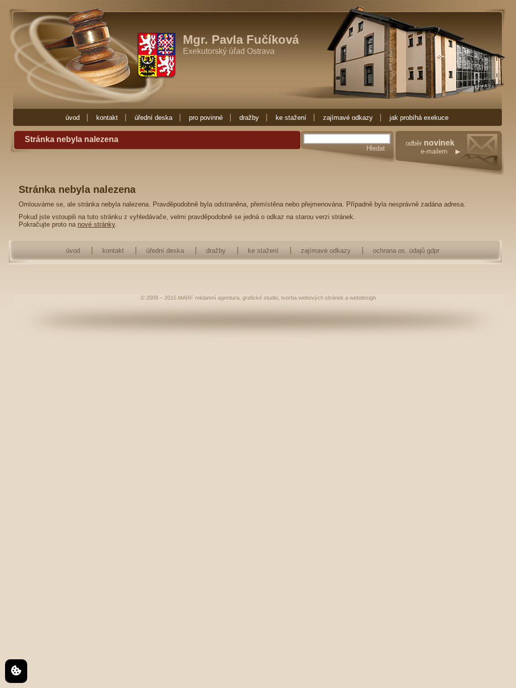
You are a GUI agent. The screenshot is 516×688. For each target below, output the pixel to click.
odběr (430, 147)
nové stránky (96, 224)
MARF (186, 298)
